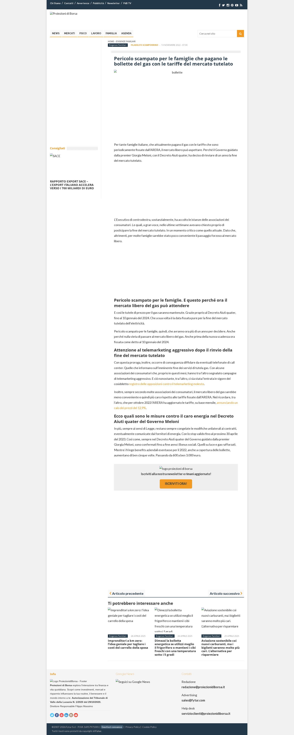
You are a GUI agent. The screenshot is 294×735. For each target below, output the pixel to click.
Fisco (83, 33)
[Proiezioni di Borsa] (63, 13)
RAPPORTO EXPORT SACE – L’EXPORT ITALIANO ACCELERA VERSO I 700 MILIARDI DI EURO (72, 184)
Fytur (98, 731)
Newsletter (113, 3)
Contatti (68, 3)
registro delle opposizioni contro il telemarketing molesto (166, 384)
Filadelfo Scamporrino (144, 45)
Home (111, 41)
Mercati (69, 33)
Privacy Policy (132, 726)
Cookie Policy (149, 726)
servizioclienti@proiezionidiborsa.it (206, 713)
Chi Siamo (55, 3)
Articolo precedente (127, 593)
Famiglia (111, 33)
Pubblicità (98, 3)
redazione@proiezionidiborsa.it (203, 687)
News (56, 33)
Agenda (126, 33)
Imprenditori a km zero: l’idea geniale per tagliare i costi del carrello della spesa (128, 644)
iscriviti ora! (176, 483)
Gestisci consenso (112, 726)
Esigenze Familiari (125, 41)
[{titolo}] (219, 5)
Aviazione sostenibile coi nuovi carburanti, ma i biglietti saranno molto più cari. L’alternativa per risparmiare (220, 648)
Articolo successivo (225, 593)
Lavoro (96, 33)
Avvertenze (83, 3)
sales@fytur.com (193, 700)
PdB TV (127, 3)
